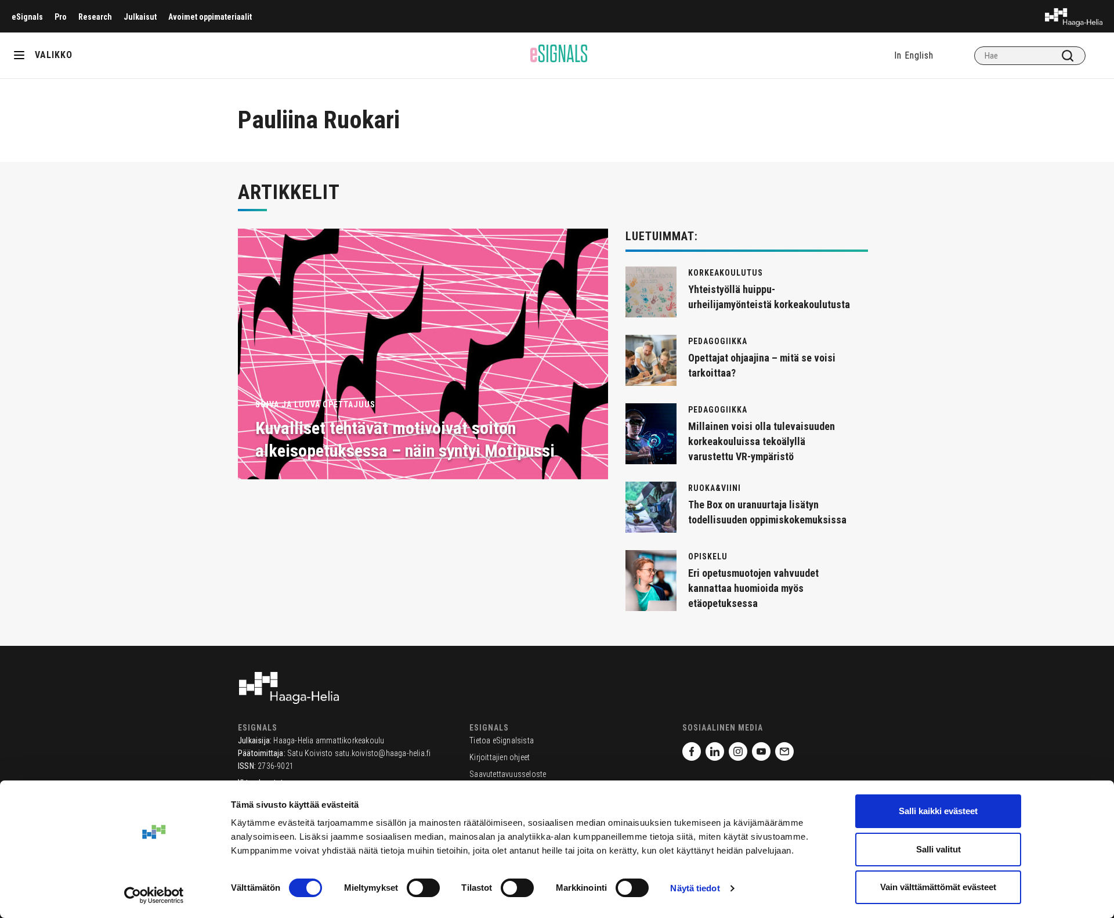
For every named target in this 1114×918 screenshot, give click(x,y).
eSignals (27, 16)
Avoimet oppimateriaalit (210, 16)
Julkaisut (140, 16)
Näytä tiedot (694, 888)
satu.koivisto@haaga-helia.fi (383, 753)
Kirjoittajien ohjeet (499, 757)
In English (914, 55)
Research (95, 16)
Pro (61, 16)
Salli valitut (938, 849)
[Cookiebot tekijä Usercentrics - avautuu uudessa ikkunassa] (154, 895)
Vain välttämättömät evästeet (938, 887)
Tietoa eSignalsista (501, 740)
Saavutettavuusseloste (507, 774)
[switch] (423, 888)
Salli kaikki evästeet (938, 811)
